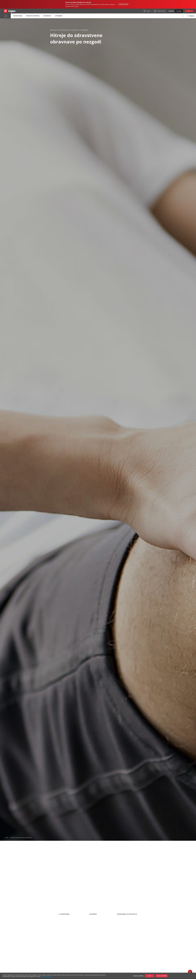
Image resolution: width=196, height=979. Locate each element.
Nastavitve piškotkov (138, 975)
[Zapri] (193, 975)
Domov (6, 837)
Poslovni (178, 11)
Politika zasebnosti (46, 976)
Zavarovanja (17, 16)
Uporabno (58, 16)
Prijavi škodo (123, 4)
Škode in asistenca (33, 16)
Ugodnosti (47, 16)
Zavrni (149, 975)
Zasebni (171, 11)
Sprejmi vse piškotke (162, 975)
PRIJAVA (191, 16)
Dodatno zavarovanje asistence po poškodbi (20, 837)
